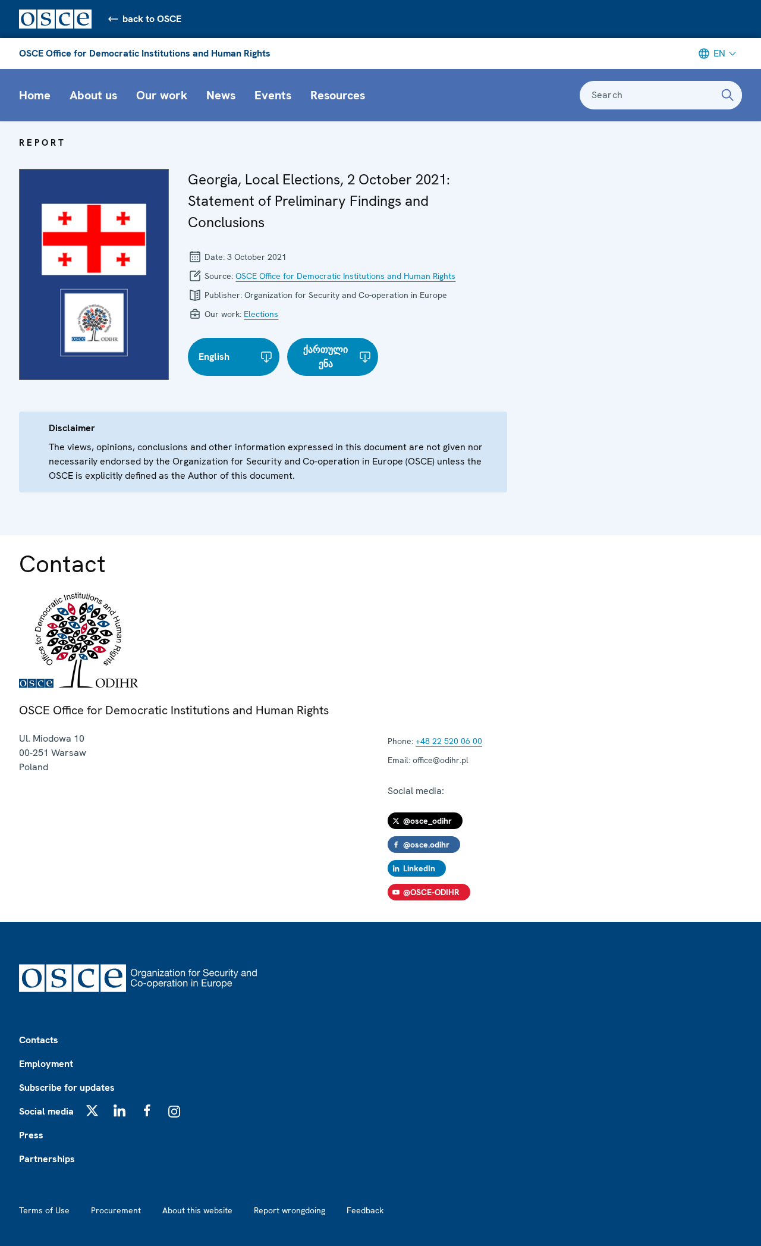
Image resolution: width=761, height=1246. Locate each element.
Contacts (38, 1040)
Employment (46, 1063)
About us (93, 95)
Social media (46, 1111)
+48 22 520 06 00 (449, 741)
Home (35, 95)
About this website (197, 1210)
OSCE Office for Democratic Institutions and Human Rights (145, 53)
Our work (161, 95)
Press (31, 1135)
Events (272, 95)
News (220, 95)
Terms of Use (44, 1210)
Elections (261, 314)
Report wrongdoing (289, 1210)
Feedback (365, 1210)
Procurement (116, 1210)
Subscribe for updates (67, 1087)
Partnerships (47, 1159)
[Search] (727, 95)
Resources (337, 95)
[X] (92, 1110)
